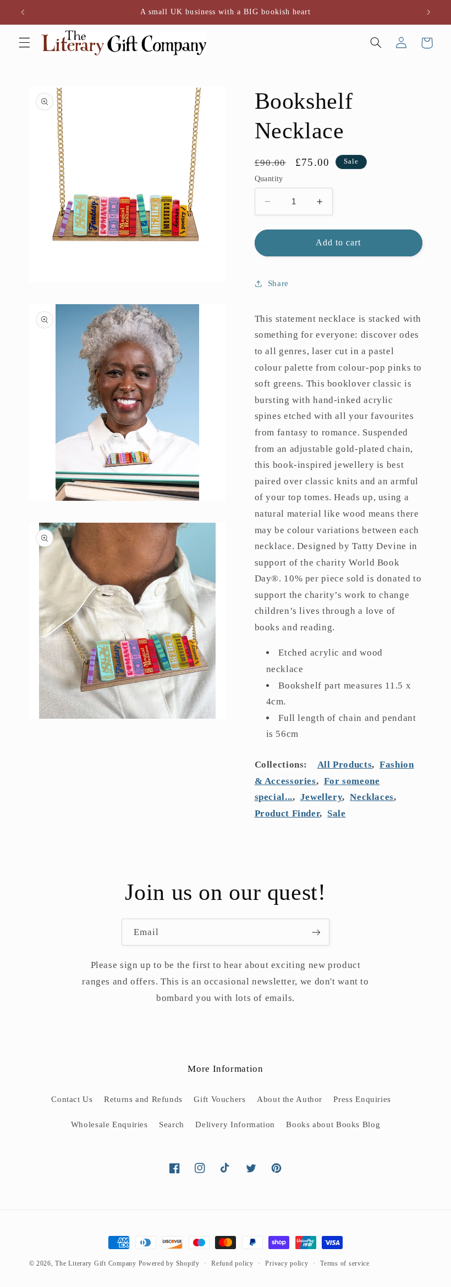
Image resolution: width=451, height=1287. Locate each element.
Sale (336, 813)
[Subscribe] (316, 932)
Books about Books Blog (333, 1124)
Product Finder (287, 813)
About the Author (289, 1099)
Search (171, 1124)
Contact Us (71, 1099)
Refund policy (232, 1263)
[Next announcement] (428, 12)
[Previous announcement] (22, 12)
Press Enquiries (362, 1099)
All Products (344, 764)
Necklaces (372, 797)
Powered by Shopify (169, 1263)
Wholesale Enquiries (109, 1124)
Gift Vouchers (219, 1099)
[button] (24, 42)
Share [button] (278, 283)
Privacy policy (286, 1263)
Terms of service (345, 1263)
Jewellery (321, 797)
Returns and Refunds (143, 1099)
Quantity (269, 179)
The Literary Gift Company (95, 1263)
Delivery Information (235, 1124)
